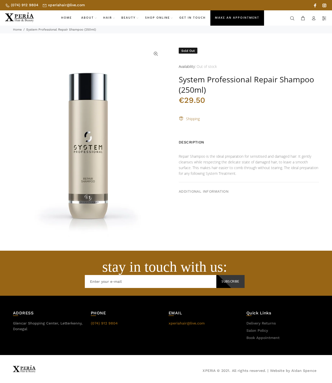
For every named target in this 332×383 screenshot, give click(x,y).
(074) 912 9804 (24, 5)
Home (17, 29)
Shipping (193, 118)
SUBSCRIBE (230, 282)
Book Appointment (263, 338)
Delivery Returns (261, 323)
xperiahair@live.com (66, 5)
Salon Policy (257, 330)
